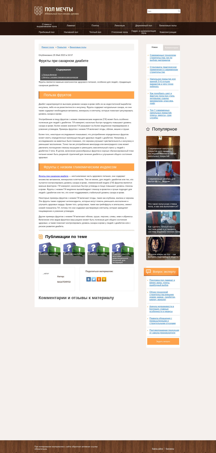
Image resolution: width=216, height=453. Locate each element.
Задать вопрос (163, 341)
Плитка (95, 25)
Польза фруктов (49, 75)
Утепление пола (119, 32)
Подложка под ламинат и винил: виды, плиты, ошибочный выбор (162, 282)
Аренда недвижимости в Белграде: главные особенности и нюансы (161, 309)
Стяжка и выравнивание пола (47, 25)
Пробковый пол (47, 32)
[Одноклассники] (99, 278)
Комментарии (171, 47)
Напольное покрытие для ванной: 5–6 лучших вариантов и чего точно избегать (163, 83)
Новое (155, 47)
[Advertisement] (163, 392)
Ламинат (71, 25)
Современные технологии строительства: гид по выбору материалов (163, 57)
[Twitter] (93, 278)
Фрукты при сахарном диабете (53, 176)
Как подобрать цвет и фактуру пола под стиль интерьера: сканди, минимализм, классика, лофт (162, 98)
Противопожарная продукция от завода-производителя (164, 331)
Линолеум (119, 25)
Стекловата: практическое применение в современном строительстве (164, 69)
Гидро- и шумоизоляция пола (144, 32)
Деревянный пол (143, 25)
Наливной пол (71, 32)
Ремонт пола (48, 47)
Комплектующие (168, 32)
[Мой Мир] (104, 278)
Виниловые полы (168, 25)
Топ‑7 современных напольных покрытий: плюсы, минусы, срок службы (161, 114)
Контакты (170, 449)
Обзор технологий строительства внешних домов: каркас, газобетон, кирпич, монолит (162, 296)
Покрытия (62, 47)
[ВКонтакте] (88, 278)
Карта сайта (157, 449)
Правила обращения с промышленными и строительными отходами (162, 321)
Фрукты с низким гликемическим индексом (60, 77)
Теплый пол (95, 32)
